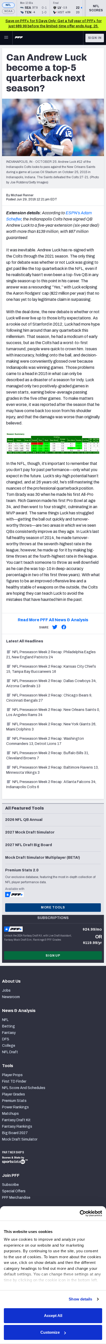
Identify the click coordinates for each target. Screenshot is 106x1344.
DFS (5, 1039)
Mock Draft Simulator (19, 1139)
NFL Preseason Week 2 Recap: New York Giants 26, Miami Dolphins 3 (51, 726)
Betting (8, 1026)
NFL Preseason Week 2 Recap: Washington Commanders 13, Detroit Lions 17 (45, 741)
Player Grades (13, 1094)
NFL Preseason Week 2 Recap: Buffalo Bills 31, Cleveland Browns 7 (47, 755)
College (8, 1046)
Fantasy (9, 1033)
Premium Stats (14, 1101)
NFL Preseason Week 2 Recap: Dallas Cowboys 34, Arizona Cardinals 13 (51, 683)
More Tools (53, 907)
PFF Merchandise (16, 1198)
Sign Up (53, 955)
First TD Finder (14, 1081)
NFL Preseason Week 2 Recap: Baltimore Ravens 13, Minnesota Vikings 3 (52, 770)
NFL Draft (10, 1052)
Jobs (6, 990)
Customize (50, 1332)
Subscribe (10, 1185)
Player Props (12, 1075)
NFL (8, 5)
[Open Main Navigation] (6, 38)
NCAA (8, 11)
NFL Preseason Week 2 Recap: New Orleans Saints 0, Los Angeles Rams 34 (53, 712)
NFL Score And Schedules (23, 1088)
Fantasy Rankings (17, 1126)
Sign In (95, 38)
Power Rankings (15, 1107)
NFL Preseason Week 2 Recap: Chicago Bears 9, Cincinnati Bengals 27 (49, 697)
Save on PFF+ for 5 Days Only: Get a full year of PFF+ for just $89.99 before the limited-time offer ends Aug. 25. (53, 23)
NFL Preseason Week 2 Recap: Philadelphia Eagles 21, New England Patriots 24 (51, 654)
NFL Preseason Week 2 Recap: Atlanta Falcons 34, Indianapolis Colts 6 (51, 784)
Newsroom (11, 997)
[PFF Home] (19, 37)
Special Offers (13, 1191)
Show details (80, 1299)
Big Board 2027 (15, 1133)
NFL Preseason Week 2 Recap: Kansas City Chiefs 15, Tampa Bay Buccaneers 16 (51, 669)
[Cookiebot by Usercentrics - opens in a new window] (79, 1213)
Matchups (10, 1114)
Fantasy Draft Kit (16, 1120)
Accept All (53, 1315)
